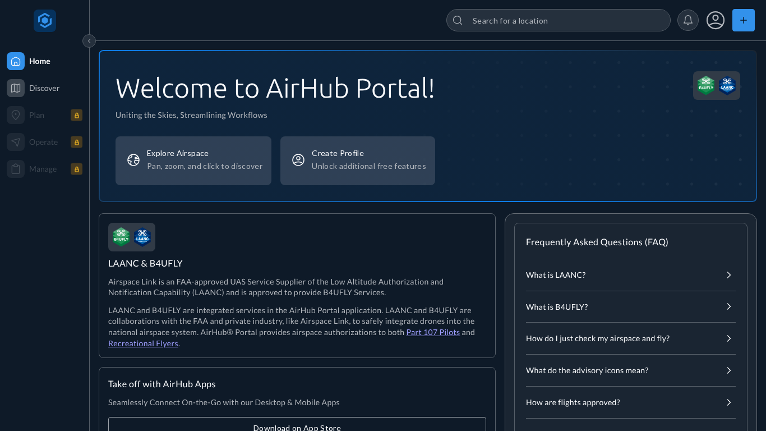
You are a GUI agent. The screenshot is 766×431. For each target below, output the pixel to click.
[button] (688, 20)
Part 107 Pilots (433, 332)
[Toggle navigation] (89, 41)
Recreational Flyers (143, 343)
